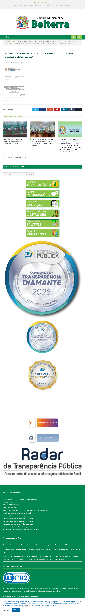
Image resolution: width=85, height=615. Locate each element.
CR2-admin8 (9, 63)
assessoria (54, 588)
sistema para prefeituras (30, 588)
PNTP (12, 596)
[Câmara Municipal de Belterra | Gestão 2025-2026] (42, 22)
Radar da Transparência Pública (27, 596)
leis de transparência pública (38, 591)
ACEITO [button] (16, 610)
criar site (16, 588)
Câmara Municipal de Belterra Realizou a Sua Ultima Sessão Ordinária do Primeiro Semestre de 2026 (42, 5)
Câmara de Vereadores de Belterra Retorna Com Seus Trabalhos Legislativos (13, 141)
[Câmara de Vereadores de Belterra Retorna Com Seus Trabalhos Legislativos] (15, 129)
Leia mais (26, 605)
